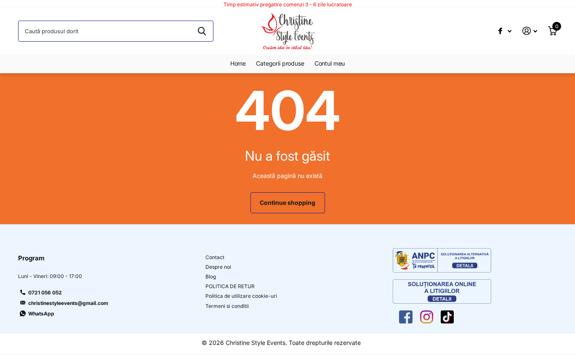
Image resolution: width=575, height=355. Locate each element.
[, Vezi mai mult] (505, 30)
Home (238, 63)
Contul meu (329, 63)
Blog (210, 276)
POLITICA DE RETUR (230, 286)
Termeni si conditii (227, 306)
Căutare (201, 31)
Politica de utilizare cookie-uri (241, 296)
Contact (214, 257)
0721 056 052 (45, 292)
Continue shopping (287, 202)
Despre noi (218, 267)
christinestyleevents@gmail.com (68, 303)
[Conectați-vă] (530, 30)
